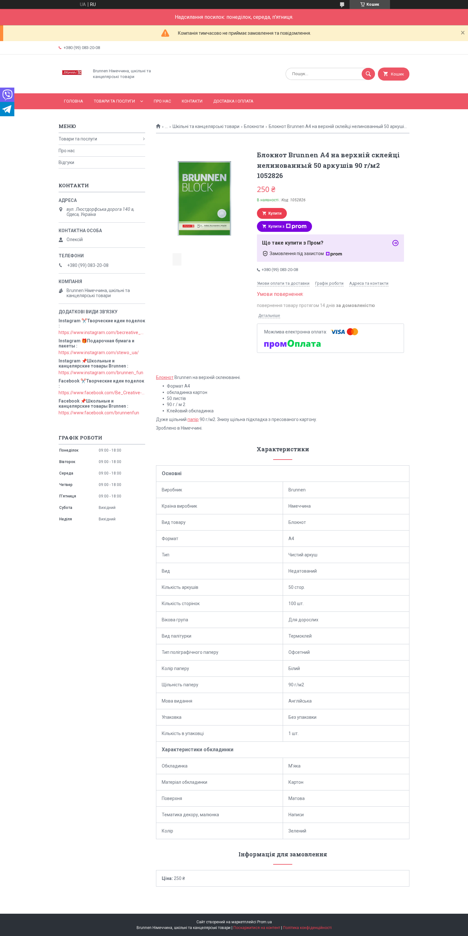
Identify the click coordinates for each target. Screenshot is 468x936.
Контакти (192, 101)
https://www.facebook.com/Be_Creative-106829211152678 (102, 392)
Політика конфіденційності (307, 927)
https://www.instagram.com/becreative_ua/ (102, 332)
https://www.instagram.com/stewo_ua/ (99, 352)
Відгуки (66, 162)
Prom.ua (264, 922)
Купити (274, 213)
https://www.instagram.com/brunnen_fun (101, 372)
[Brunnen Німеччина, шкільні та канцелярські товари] (72, 85)
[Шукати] (368, 74)
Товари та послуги (114, 101)
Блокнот (165, 377)
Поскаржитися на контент (256, 927)
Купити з (276, 226)
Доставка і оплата (233, 101)
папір (193, 419)
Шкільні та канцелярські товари (206, 126)
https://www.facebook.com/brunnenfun (99, 412)
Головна (73, 101)
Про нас (162, 101)
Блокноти (254, 126)
